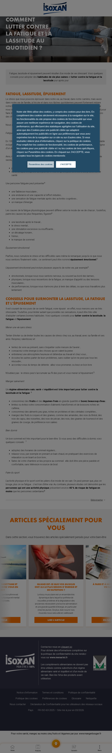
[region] (56, 138)
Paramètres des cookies (40, 164)
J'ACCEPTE (66, 164)
